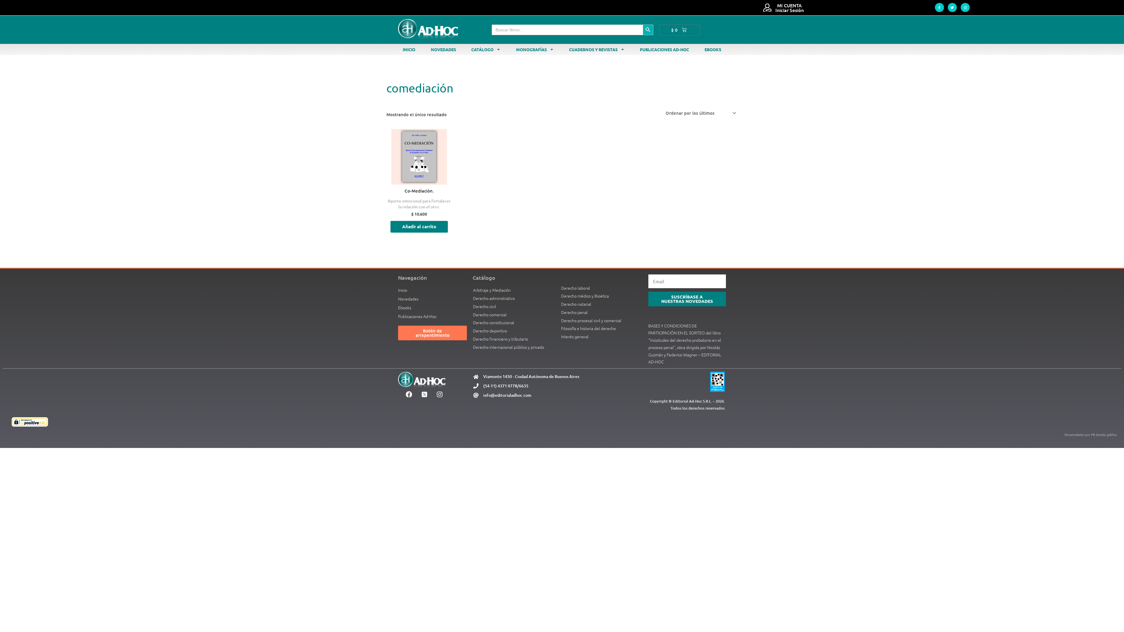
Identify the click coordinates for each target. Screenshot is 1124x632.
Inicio (409, 49)
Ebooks (713, 49)
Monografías (531, 49)
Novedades (443, 49)
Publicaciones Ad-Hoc (664, 49)
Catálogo (482, 49)
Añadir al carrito (419, 226)
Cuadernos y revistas (593, 49)
